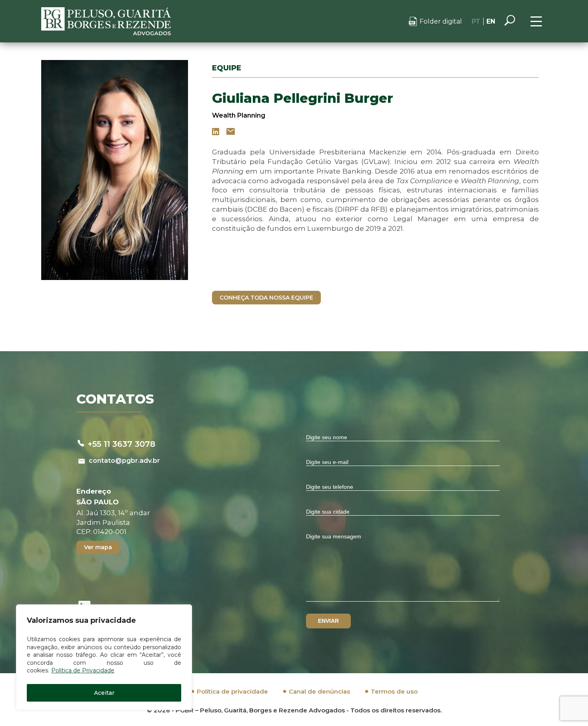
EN (490, 21)
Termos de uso (394, 691)
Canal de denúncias (319, 691)
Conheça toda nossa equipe (266, 297)
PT (476, 21)
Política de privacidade (232, 691)
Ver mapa (98, 547)
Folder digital (441, 21)
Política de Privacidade (82, 670)
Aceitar (104, 692)
